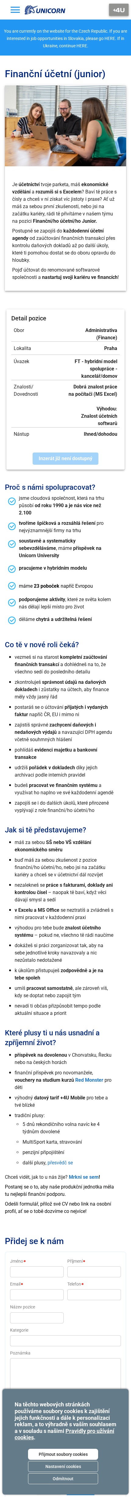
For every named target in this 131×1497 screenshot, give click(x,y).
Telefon (74, 1284)
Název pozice (22, 1306)
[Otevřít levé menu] (15, 10)
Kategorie (19, 1330)
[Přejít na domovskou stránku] (45, 9)
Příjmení (75, 1261)
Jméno (16, 1261)
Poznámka (20, 1353)
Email (15, 1284)
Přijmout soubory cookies (63, 1454)
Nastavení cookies (63, 1466)
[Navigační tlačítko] (119, 10)
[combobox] (65, 1340)
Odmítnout (63, 1478)
